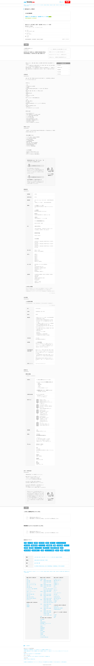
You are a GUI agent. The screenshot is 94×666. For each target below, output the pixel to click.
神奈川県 (38, 560)
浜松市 (47, 598)
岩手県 (47, 580)
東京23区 (51, 588)
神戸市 (52, 602)
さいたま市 (45, 588)
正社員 (42, 550)
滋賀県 (45, 599)
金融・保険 (55, 594)
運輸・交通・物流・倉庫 (57, 598)
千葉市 (49, 588)
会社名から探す (56, 606)
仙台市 (45, 583)
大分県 (47, 612)
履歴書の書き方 (26, 649)
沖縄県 (48, 613)
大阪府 (41, 560)
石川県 (47, 594)
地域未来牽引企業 (34, 545)
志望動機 (43, 649)
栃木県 (47, 584)
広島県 (45, 605)
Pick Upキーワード (31, 653)
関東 (54, 545)
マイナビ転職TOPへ (27, 645)
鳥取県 (45, 604)
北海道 (41, 579)
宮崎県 (50, 612)
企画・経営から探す (37, 557)
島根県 (47, 604)
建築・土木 (28, 595)
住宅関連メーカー (56, 583)
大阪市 (47, 602)
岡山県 (50, 604)
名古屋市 (50, 598)
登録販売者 (31, 547)
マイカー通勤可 (43, 631)
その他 (55, 602)
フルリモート (67, 545)
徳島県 (45, 608)
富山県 (45, 594)
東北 (41, 580)
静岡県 (47, 595)
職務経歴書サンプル (32, 649)
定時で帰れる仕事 (27, 550)
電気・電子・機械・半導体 (30, 594)
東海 (41, 595)
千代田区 (46, 560)
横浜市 (43, 560)
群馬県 (50, 584)
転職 (24, 653)
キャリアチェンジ (42, 545)
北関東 (41, 584)
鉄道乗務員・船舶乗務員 (55, 547)
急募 (41, 620)
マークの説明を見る (52, 305)
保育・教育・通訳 (29, 587)
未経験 (62, 550)
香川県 (47, 608)
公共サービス (29, 599)
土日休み (55, 614)
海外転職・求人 (48, 656)
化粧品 (62, 547)
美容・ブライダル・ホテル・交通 (31, 584)
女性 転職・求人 (42, 656)
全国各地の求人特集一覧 (57, 609)
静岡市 (45, 598)
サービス (55, 587)
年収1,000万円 (42, 542)
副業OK (42, 626)
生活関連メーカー (56, 584)
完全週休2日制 (43, 627)
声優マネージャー (46, 547)
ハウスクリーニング (38, 547)
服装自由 (42, 630)
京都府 (47, 599)
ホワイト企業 (30, 542)
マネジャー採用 (43, 635)
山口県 (47, 605)
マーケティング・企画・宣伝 (50, 557)
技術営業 (26, 547)
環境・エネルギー (56, 599)
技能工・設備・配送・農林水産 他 (31, 598)
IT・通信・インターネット (57, 579)
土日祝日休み (67, 550)
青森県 (45, 580)
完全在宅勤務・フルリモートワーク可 (46, 623)
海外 (41, 616)
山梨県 (47, 591)
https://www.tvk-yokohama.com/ (40, 363)
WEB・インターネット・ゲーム (31, 591)
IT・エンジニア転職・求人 (27, 656)
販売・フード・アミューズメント (31, 583)
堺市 (49, 602)
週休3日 (47, 542)
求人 (27, 653)
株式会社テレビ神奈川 (52, 571)
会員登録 (67, 2)
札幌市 (45, 579)
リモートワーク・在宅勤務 (50, 550)
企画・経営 (43, 557)
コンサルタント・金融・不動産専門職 (32, 588)
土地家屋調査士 (49, 545)
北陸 (41, 594)
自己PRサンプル (38, 649)
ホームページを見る (39, 445)
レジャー (55, 588)
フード (55, 591)
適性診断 (47, 649)
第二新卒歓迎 (42, 619)
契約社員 (28, 605)
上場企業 (42, 634)
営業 (27, 579)
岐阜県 (45, 595)
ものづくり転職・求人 (35, 656)
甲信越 (41, 591)
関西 (41, 599)
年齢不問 (36, 542)
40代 (25, 542)
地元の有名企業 (27, 545)
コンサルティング (56, 595)
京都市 (45, 602)
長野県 (50, 591)
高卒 (54, 617)
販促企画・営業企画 (59, 557)
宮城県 (50, 580)
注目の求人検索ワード (35, 550)
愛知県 (50, 595)
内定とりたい (53, 542)
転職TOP (25, 571)
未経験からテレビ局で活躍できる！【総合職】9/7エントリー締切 (36, 16)
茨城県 (45, 584)
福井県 (50, 594)
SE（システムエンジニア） (61, 542)
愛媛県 (50, 608)
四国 (41, 608)
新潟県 (45, 591)
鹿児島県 (45, 613)
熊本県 (45, 612)
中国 (41, 604)
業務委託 (28, 606)
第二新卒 (57, 550)
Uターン (50, 649)
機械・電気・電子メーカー (57, 580)
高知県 (45, 609)
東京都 (35, 560)
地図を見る (38, 452)
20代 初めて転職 (60, 545)
